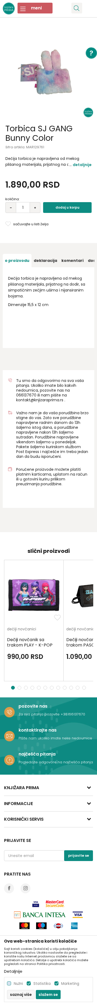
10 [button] (72, 688)
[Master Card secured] (55, 903)
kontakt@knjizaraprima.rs (39, 400)
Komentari (72, 260)
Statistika (42, 983)
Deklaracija (45, 260)
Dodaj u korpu (67, 207)
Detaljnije (82, 164)
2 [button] (20, 688)
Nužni (18, 983)
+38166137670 (73, 714)
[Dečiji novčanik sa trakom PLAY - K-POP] (34, 595)
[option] (48, 72)
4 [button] (33, 688)
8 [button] (59, 688)
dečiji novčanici (21, 629)
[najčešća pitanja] (9, 760)
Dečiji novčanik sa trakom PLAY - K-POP (30, 642)
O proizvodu (17, 260)
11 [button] (78, 688)
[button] (76, 8)
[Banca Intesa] (40, 914)
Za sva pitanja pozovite (40, 714)
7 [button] (52, 688)
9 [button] (65, 688)
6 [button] (46, 688)
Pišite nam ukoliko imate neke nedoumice (55, 738)
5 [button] (39, 688)
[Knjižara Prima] (9, 7)
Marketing (70, 983)
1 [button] (13, 688)
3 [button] (26, 688)
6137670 (28, 395)
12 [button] (85, 688)
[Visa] (35, 903)
